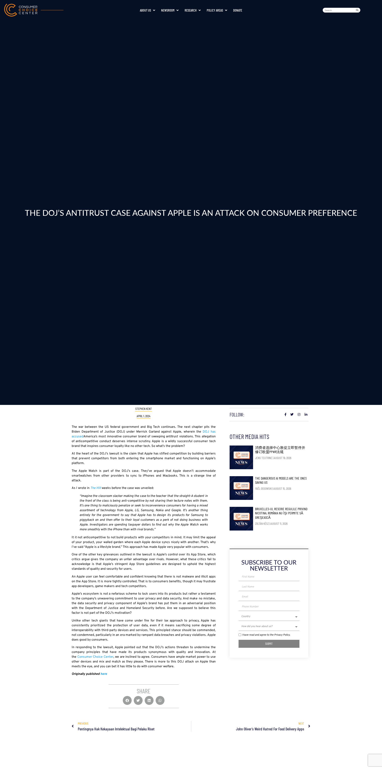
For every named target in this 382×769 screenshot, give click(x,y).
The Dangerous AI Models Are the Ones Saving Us (281, 480)
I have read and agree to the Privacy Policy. (266, 635)
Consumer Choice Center (95, 657)
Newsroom (167, 10)
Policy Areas (215, 10)
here (103, 674)
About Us (145, 10)
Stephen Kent (143, 408)
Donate (237, 10)
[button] (127, 700)
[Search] (358, 10)
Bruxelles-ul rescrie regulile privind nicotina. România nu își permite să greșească (281, 513)
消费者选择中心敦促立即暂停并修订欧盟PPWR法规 (280, 449)
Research (191, 10)
